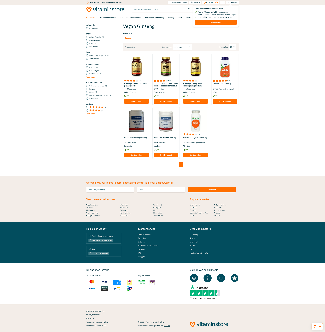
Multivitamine (125, 213)
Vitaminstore (195, 205)
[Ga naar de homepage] (105, 9)
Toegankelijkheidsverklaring (97, 322)
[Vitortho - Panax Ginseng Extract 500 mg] (195, 121)
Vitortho (186, 146)
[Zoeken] (189, 10)
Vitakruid (193, 207)
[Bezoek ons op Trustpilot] (235, 278)
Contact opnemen (145, 234)
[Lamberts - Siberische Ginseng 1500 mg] (166, 121)
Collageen (157, 207)
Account (234, 3)
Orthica (217, 213)
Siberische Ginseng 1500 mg (165, 138)
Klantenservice (146, 228)
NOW (215, 92)
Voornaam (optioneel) (96, 190)
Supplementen (92, 205)
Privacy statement (93, 314)
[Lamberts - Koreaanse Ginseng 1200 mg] (136, 121)
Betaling (141, 242)
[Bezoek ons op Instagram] (194, 278)
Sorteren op (167, 47)
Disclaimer (90, 318)
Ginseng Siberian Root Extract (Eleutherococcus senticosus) (166, 85)
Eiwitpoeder (91, 210)
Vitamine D (124, 207)
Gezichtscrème (92, 213)
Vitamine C (90, 207)
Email (141, 190)
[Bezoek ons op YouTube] (221, 278)
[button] (136, 80)
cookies (167, 325)
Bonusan (217, 207)
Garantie (141, 249)
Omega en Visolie (93, 215)
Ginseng (128, 38)
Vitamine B (157, 205)
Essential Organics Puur (199, 213)
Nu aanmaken (215, 22)
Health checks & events (199, 253)
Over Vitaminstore (200, 228)
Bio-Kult (193, 210)
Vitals (192, 215)
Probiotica (124, 215)
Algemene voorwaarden (95, 311)
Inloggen (141, 256)
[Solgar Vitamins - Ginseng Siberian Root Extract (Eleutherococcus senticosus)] (166, 67)
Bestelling (142, 238)
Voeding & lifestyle (175, 17)
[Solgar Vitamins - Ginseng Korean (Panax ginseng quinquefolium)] (195, 67)
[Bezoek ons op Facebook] (208, 278)
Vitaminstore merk (179, 3)
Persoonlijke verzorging (154, 17)
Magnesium (157, 213)
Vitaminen (124, 205)
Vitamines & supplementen (130, 17)
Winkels (197, 3)
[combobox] (162, 9)
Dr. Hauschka (219, 210)
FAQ (139, 253)
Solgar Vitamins (130, 92)
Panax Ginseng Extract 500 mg (195, 138)
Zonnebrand (158, 215)
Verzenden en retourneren (148, 245)
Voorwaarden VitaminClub (96, 325)
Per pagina (224, 47)
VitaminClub (195, 242)
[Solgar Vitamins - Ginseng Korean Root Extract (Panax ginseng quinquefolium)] (136, 67)
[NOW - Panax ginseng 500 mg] (225, 67)
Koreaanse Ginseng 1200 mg (135, 138)
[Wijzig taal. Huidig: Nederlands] (222, 2)
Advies (192, 238)
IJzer (155, 210)
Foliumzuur (124, 210)
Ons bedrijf (194, 234)
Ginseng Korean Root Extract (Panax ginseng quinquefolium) (135, 85)
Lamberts (128, 146)
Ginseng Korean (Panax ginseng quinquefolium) (192, 85)
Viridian (217, 215)
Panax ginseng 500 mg (222, 84)
